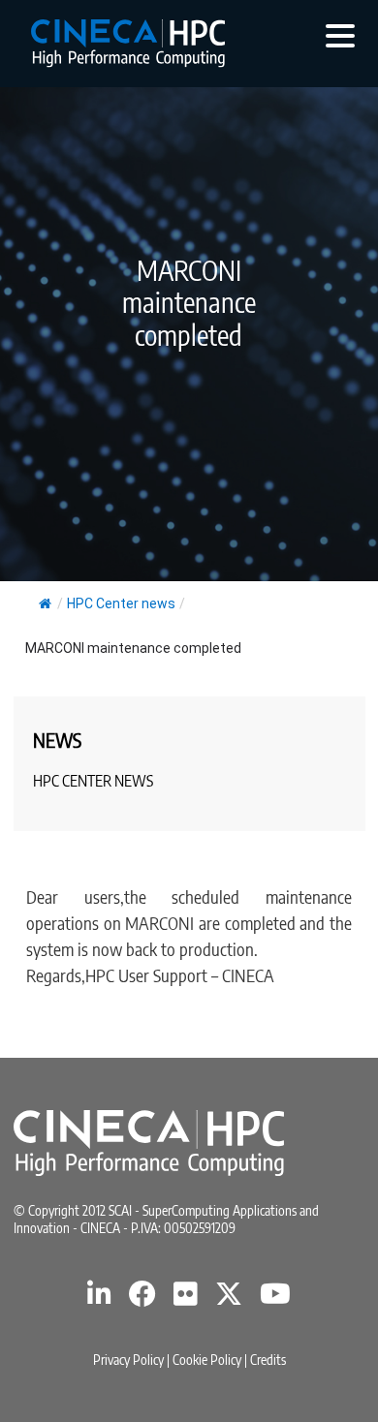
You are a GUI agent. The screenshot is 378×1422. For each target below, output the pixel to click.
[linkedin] (99, 1298)
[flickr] (185, 1298)
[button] (340, 35)
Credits (268, 1359)
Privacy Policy (128, 1359)
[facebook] (142, 1298)
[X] (228, 1298)
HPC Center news (121, 603)
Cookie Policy (207, 1359)
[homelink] (128, 44)
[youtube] (275, 1298)
